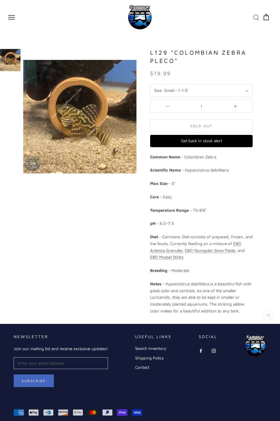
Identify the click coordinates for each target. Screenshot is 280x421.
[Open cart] (266, 17)
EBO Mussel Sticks (166, 257)
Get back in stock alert (201, 140)
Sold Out (201, 126)
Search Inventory (150, 348)
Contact (142, 367)
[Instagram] (214, 350)
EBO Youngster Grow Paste (210, 250)
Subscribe (34, 381)
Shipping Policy (149, 358)
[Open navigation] (11, 17)
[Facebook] (201, 350)
